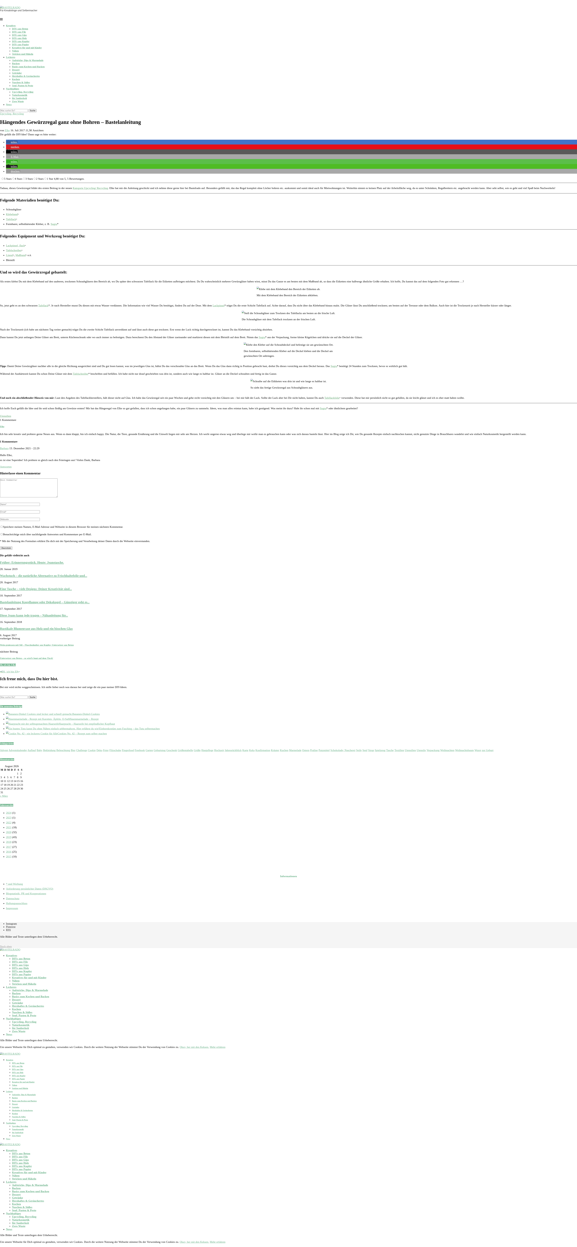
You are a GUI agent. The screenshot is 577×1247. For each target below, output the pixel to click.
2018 (8, 841)
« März (4, 795)
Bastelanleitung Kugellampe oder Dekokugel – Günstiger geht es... (45, 602)
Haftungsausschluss (16, 903)
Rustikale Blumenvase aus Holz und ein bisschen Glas (36, 628)
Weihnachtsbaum (464, 750)
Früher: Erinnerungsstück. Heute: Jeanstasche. (32, 562)
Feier (106, 750)
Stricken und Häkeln (22, 54)
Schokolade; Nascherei (342, 750)
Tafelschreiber (13, 250)
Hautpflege (207, 750)
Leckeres (10, 57)
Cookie (92, 750)
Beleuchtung (63, 750)
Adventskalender (18, 750)
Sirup (371, 750)
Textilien (399, 750)
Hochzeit (219, 750)
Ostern (305, 750)
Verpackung (433, 750)
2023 (8, 817)
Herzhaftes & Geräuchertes (26, 76)
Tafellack (11, 219)
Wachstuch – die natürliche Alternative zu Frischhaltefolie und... (43, 575)
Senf (364, 750)
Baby (39, 750)
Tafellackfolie (331, 397)
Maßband (20, 255)
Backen (16, 63)
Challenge (81, 750)
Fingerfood (128, 750)
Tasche (390, 750)
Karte (245, 750)
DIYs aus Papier (20, 44)
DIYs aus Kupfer (20, 41)
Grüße (197, 750)
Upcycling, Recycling (22, 92)
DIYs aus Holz (19, 38)
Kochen (16, 79)
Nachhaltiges (12, 89)
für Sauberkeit (19, 98)
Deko (99, 750)
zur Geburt (487, 750)
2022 (8, 822)
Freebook (140, 750)
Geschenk (171, 750)
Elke (7, 130)
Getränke (17, 73)
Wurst (478, 750)
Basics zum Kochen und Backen (28, 66)
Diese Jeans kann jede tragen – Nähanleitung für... (34, 615)
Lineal (9, 255)
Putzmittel (324, 750)
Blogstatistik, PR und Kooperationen (26, 893)
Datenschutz (12, 898)
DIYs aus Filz (19, 32)
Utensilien (5, 416)
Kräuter (275, 750)
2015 (8, 856)
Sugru (54, 224)
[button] (12, 142)
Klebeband (12, 214)
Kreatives (11, 25)
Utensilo (421, 750)
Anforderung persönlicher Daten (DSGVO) (29, 888)
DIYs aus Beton (20, 29)
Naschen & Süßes (21, 82)
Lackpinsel (218, 305)
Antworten (6, 466)
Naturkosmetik (19, 95)
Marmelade (295, 750)
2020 (8, 832)
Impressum (12, 908)
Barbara (4, 448)
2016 (8, 851)
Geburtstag (160, 750)
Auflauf (31, 750)
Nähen (15, 51)
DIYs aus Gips (19, 35)
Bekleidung (49, 750)
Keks (252, 750)
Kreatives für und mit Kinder (27, 47)
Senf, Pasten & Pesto (22, 85)
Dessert (16, 70)
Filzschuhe (115, 750)
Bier (73, 750)
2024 (8, 812)
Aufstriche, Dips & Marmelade (27, 60)
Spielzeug (380, 750)
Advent (4, 750)
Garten (149, 750)
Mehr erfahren (217, 1047)
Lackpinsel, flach (15, 245)
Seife (359, 750)
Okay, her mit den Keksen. (194, 1047)
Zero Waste (18, 101)
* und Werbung (14, 883)
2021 (8, 827)
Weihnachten (447, 750)
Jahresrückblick (233, 750)
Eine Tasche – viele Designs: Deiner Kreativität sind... (36, 589)
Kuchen (284, 750)
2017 (8, 846)
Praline (314, 750)
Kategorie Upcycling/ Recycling (90, 188)
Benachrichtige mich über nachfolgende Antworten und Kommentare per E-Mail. (47, 534)
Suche (32, 110)
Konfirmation (262, 750)
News (9, 104)
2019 (8, 837)
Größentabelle (185, 750)
